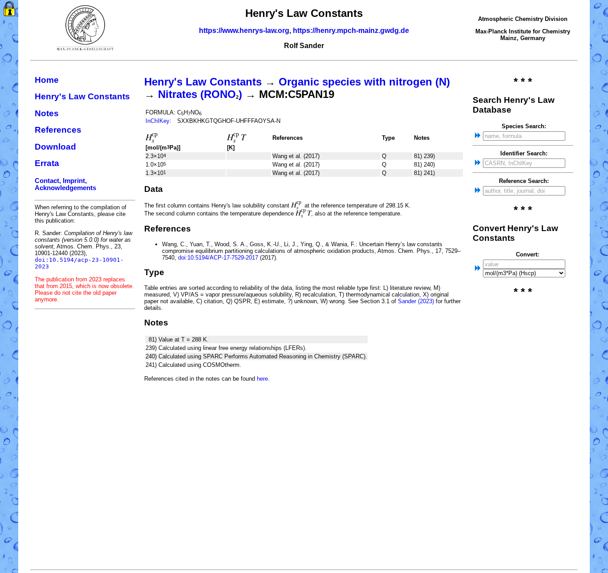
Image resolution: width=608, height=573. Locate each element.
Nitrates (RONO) (200, 94)
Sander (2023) (416, 301)
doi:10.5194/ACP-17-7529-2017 (218, 257)
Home (47, 80)
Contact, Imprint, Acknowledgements (65, 184)
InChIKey (158, 121)
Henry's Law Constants (82, 96)
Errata (47, 163)
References (58, 129)
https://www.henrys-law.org (244, 30)
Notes (47, 113)
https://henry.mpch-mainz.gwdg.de (351, 30)
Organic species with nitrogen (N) (364, 82)
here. (263, 378)
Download (55, 146)
